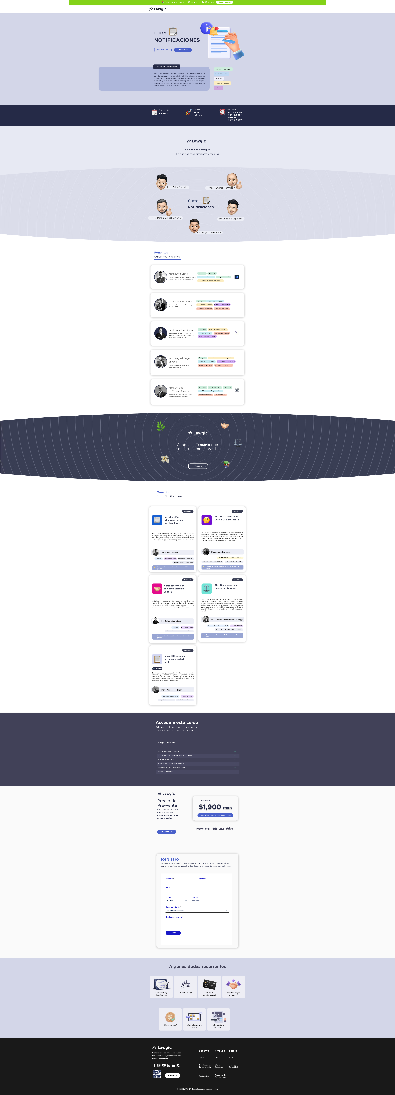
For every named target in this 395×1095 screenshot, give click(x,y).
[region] (161, 987)
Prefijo (168, 897)
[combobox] (197, 910)
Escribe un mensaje (174, 917)
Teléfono (194, 897)
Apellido (202, 878)
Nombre (169, 878)
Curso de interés (172, 907)
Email (168, 887)
